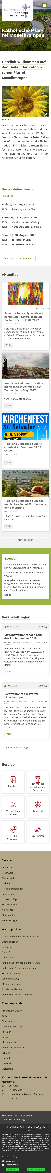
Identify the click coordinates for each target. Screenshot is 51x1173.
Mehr (9, 345)
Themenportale (12, 1003)
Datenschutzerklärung (36, 1151)
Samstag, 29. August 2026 (19, 217)
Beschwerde (38, 835)
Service (8, 764)
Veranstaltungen (16, 617)
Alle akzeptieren (36, 1169)
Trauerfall (38, 810)
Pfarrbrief (8, 195)
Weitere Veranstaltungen (16, 747)
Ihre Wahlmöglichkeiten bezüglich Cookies (25, 1129)
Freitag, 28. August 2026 (18, 204)
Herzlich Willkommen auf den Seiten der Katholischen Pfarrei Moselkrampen (24, 70)
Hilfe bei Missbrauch (13, 837)
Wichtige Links (12, 929)
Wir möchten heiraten (13, 812)
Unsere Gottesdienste (17, 189)
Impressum (6, 1154)
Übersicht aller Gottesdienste (19, 258)
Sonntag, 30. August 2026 (19, 235)
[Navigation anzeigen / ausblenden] (44, 5)
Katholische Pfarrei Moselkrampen (25, 1077)
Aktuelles (10, 274)
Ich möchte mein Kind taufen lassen (38, 787)
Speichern (12, 1169)
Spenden (10, 558)
